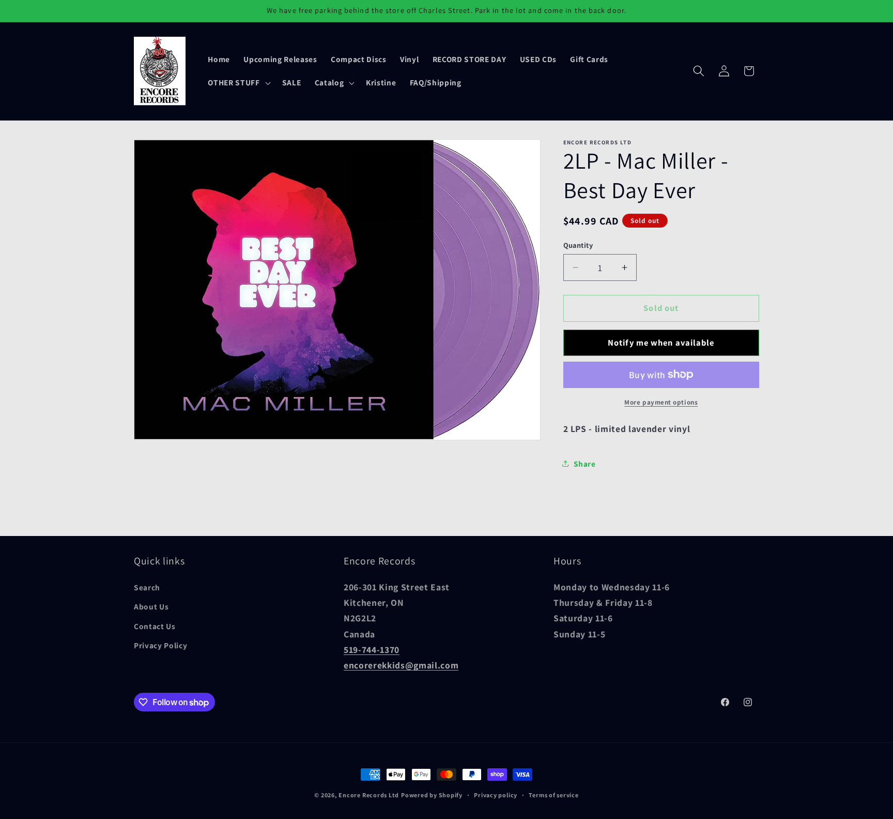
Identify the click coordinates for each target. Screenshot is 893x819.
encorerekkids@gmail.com (401, 666)
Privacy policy (495, 795)
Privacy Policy (160, 646)
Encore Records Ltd (368, 795)
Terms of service (553, 795)
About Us (151, 607)
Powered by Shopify (432, 795)
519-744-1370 (371, 650)
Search (147, 587)
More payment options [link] (661, 401)
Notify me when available (661, 342)
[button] (238, 83)
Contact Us (155, 626)
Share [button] (585, 463)
